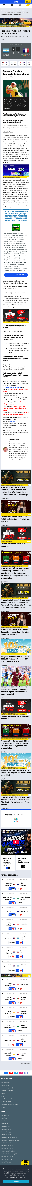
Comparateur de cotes (8, 1146)
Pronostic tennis (6, 1129)
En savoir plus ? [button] (22, 1177)
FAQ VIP (3, 1107)
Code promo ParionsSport (9, 1154)
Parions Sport (5, 1115)
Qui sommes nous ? (7, 1088)
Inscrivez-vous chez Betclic (12, 387)
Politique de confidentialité (9, 1104)
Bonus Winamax (6, 1162)
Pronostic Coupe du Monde (9, 1137)
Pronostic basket (6, 1135)
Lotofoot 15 (4, 1121)
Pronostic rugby (6, 1132)
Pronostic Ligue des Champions (10, 1140)
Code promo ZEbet (7, 1159)
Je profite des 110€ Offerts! (16, 275)
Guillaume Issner (14, 439)
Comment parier (6, 1143)
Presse (3, 1093)
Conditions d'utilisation (8, 1099)
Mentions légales (6, 1102)
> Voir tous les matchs (25, 1063)
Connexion (28, 2)
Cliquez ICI (13, 421)
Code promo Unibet (7, 1157)
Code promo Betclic (7, 1148)
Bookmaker (4, 1124)
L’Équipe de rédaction (7, 1091)
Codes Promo (5, 1082)
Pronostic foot (5, 1126)
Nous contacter (6, 1085)
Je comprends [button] (16, 1181)
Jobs (2, 1096)
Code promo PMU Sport (8, 1151)
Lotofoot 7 (4, 1118)
